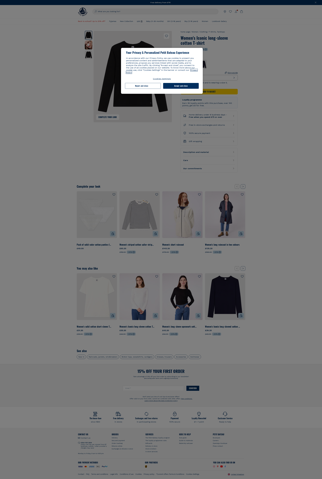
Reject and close (141, 85)
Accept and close (181, 85)
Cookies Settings (162, 79)
